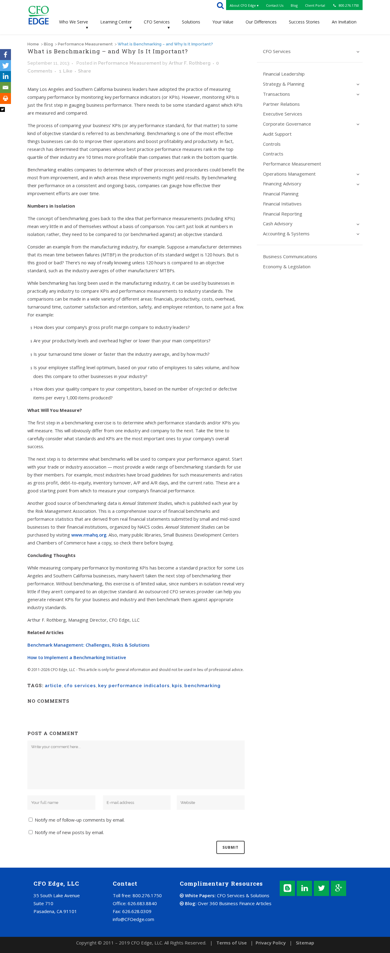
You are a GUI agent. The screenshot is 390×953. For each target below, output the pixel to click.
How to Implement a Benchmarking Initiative (76, 657)
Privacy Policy (271, 943)
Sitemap (305, 943)
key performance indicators (134, 685)
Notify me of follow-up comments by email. (80, 820)
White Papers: (226, 895)
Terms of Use (231, 943)
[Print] (5, 98)
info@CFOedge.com (133, 919)
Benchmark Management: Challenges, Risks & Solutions (88, 645)
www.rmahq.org (88, 535)
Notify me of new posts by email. (69, 832)
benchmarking (202, 685)
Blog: (227, 903)
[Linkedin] (5, 76)
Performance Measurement (85, 44)
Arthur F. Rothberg (190, 63)
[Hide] (2, 109)
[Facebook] (5, 54)
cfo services (80, 685)
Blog (48, 44)
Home (33, 44)
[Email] (5, 87)
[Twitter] (5, 65)
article (53, 685)
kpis (177, 685)
